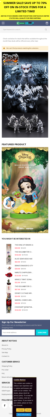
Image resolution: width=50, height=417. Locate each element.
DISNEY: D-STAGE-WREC (24, 293)
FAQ (3, 373)
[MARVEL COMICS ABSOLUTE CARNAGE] (9, 303)
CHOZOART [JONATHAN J (24, 307)
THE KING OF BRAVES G (24, 245)
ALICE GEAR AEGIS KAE (23, 259)
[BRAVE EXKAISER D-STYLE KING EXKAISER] (9, 269)
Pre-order (5, 370)
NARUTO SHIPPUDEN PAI (24, 272)
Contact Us (5, 356)
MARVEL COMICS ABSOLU (25, 300)
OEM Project (6, 391)
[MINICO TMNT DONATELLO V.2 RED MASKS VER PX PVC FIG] (9, 283)
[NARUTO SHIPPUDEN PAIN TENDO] (9, 276)
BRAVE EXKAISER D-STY (24, 265)
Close (28, 410)
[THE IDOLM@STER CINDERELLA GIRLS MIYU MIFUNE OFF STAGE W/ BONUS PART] (9, 255)
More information (24, 415)
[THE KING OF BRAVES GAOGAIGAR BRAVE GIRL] (9, 248)
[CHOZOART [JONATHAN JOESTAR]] (9, 310)
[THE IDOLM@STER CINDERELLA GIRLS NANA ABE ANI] (9, 290)
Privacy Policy (6, 349)
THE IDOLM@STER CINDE (25, 252)
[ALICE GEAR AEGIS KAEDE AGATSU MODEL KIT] (9, 262)
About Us (5, 345)
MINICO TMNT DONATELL (25, 279)
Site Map (5, 352)
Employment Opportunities (11, 394)
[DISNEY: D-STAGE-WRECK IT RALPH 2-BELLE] (9, 297)
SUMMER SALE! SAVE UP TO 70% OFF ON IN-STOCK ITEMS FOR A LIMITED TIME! (25, 7)
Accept (21, 410)
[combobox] (25, 29)
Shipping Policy (7, 366)
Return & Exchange (8, 377)
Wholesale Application (9, 387)
